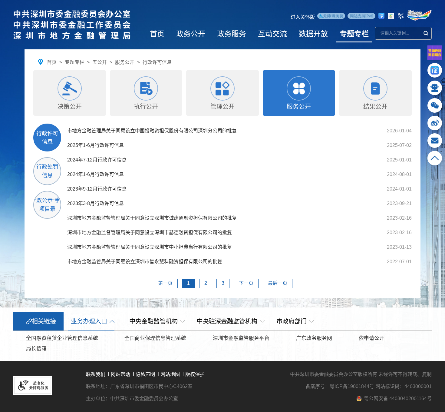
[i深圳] (381, 15)
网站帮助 (120, 374)
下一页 (246, 283)
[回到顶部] (434, 160)
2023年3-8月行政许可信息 (95, 203)
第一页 (165, 283)
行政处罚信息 (47, 171)
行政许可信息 (157, 62)
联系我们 (95, 374)
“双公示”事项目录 (47, 204)
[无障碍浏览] (331, 16)
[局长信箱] (434, 143)
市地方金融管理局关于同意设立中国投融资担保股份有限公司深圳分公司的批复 (152, 130)
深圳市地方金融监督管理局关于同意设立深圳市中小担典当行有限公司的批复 (149, 247)
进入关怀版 (303, 17)
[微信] (434, 108)
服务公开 (124, 62)
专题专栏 (354, 34)
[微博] (434, 125)
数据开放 (313, 34)
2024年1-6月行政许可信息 (95, 174)
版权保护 (195, 374)
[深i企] (434, 72)
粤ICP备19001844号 (352, 386)
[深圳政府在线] (419, 15)
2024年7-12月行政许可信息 (97, 159)
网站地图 (170, 374)
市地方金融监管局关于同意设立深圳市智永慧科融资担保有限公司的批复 (144, 261)
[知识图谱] (400, 15)
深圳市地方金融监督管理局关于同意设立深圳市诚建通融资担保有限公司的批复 (152, 218)
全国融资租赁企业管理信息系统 (62, 338)
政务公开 (190, 34)
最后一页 (277, 283)
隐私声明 (145, 374)
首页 (157, 34)
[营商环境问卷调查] (434, 58)
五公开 (99, 62)
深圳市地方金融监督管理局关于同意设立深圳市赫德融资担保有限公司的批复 (149, 232)
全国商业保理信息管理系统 (155, 338)
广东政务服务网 (314, 338)
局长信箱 (36, 348)
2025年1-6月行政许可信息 (95, 145)
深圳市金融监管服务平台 (241, 338)
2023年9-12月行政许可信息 (97, 188)
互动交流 (272, 34)
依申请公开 (371, 338)
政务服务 (231, 34)
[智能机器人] (434, 90)
